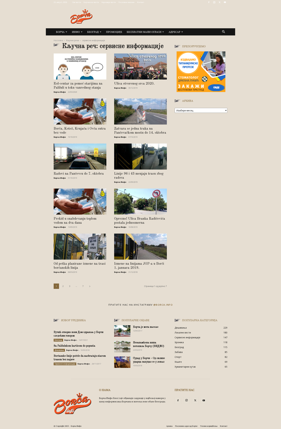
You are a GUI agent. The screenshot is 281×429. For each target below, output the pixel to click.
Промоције (114, 32)
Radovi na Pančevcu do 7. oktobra (79, 173)
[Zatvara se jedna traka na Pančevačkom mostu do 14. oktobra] (140, 112)
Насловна (58, 40)
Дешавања (59, 350)
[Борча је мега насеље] (122, 331)
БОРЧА (60, 32)
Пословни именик (126, 2)
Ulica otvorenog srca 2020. (134, 83)
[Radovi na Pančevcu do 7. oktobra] (80, 157)
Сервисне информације (65, 364)
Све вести (76, 2)
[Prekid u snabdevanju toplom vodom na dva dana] (80, 202)
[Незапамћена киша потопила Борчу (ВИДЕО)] (122, 346)
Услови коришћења (208, 426)
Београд (93, 32)
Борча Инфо (60, 92)
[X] (219, 2)
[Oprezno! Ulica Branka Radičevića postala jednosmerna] (140, 202)
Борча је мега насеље (145, 327)
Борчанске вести (91, 2)
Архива (169, 426)
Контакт (140, 2)
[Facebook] (208, 2)
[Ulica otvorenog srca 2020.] (140, 66)
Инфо (76, 32)
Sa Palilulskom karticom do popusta (74, 346)
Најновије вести (108, 2)
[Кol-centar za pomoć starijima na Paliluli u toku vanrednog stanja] (80, 66)
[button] (223, 32)
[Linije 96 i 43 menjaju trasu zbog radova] (140, 157)
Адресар (174, 32)
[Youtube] (224, 2)
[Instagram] (214, 2)
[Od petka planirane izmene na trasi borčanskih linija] (80, 247)
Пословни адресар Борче (186, 426)
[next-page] (90, 286)
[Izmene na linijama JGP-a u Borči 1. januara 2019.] (140, 247)
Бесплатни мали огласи (144, 32)
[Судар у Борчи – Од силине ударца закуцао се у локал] (122, 362)
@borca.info (163, 304)
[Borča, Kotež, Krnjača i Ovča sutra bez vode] (80, 112)
